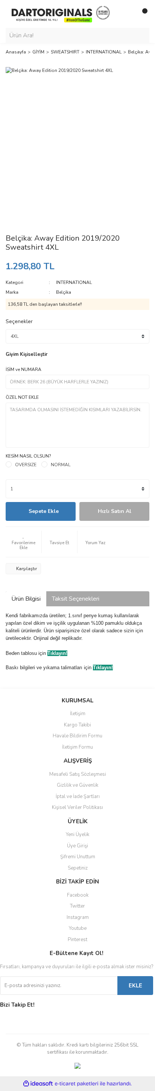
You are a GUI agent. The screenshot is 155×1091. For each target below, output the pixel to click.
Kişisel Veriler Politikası (77, 807)
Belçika (63, 292)
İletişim (77, 713)
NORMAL (60, 465)
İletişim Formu (77, 747)
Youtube (78, 928)
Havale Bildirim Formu (77, 735)
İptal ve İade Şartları (78, 796)
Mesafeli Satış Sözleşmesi (77, 774)
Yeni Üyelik (77, 834)
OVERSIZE (25, 465)
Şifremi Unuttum (77, 856)
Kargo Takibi (77, 725)
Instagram (78, 917)
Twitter (77, 906)
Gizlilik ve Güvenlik (77, 785)
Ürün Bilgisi (26, 599)
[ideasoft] (38, 1083)
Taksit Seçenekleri (75, 599)
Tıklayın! (57, 653)
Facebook (77, 895)
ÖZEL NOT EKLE (22, 397)
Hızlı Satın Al (114, 511)
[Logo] (60, 14)
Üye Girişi (77, 845)
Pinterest (77, 939)
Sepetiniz (78, 868)
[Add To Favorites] (23, 542)
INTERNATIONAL (74, 282)
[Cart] (141, 13)
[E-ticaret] (77, 1083)
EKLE (135, 985)
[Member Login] (127, 14)
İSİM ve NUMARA (23, 369)
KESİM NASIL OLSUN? (28, 456)
